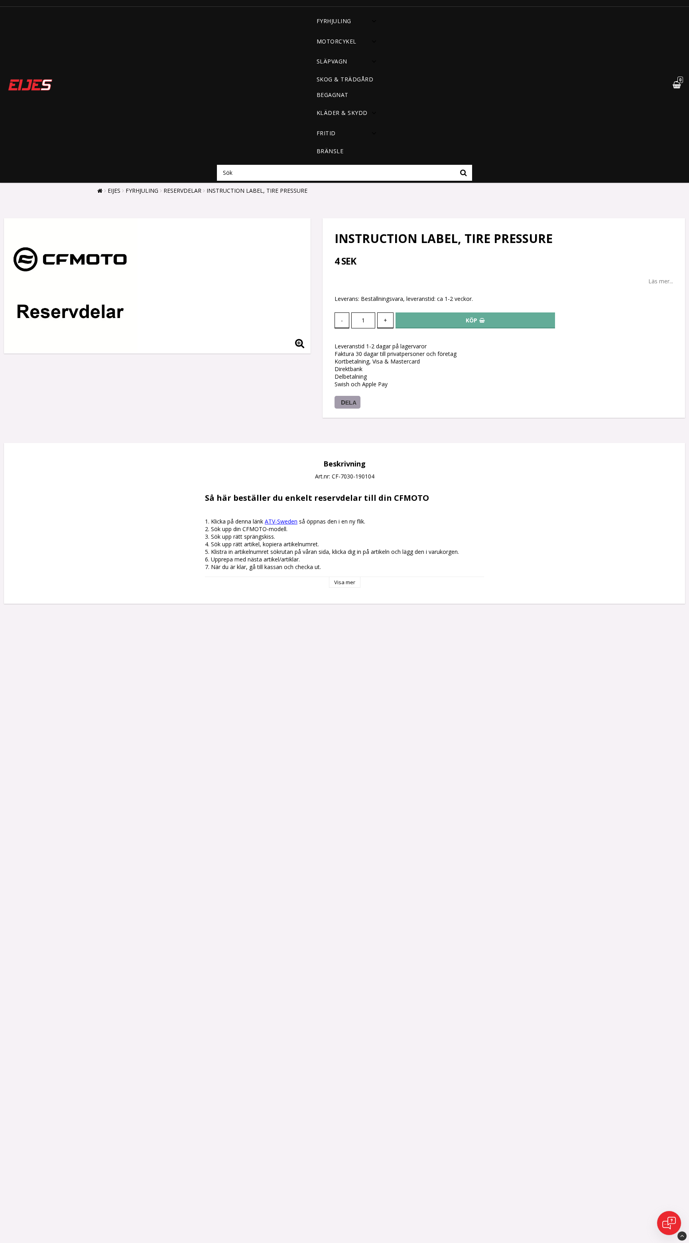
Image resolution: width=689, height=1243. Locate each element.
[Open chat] (669, 1223)
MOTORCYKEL (336, 41)
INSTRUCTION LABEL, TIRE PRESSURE (257, 190)
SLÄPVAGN (332, 61)
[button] (658, 85)
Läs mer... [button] (660, 281)
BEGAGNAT (332, 95)
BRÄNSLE (330, 151)
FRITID (326, 133)
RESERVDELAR (182, 190)
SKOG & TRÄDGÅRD (345, 79)
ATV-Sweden (281, 521)
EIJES (114, 190)
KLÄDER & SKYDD (342, 113)
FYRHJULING (334, 21)
